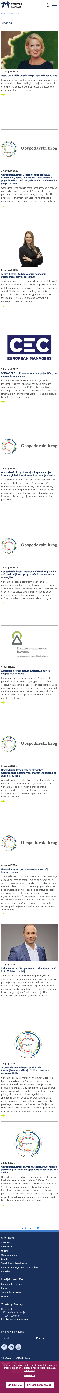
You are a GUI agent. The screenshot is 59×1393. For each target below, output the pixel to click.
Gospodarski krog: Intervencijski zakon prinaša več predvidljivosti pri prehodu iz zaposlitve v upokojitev (28, 574)
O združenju (8, 1237)
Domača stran (6, 14)
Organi (4, 1251)
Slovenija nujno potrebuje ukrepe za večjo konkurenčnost (25, 870)
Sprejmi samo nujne (39, 1385)
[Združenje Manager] (11, 4)
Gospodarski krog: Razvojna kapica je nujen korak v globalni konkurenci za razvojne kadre (28, 474)
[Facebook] (4, 1347)
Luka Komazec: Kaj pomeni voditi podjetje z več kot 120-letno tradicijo (28, 970)
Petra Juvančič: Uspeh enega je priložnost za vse (29, 75)
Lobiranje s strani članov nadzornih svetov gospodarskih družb (25, 672)
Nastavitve (29, 1375)
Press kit (5, 1288)
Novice (4, 1296)
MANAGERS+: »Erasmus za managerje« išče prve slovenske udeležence (29, 374)
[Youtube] (18, 1347)
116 (37, 1228)
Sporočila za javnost (11, 1292)
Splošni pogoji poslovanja (14, 1263)
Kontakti (5, 1271)
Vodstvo (5, 1242)
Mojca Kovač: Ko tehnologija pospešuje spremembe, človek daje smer (23, 275)
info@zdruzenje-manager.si (14, 1319)
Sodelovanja (7, 1246)
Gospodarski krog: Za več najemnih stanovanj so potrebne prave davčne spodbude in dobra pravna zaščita (29, 1169)
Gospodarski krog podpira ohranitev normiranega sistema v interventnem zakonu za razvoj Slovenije (28, 772)
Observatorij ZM (9, 1255)
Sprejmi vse (15, 1385)
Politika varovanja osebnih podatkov (19, 1267)
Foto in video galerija (11, 1284)
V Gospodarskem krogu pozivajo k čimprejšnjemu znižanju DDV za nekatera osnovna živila (25, 1070)
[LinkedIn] (11, 1347)
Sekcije (5, 1259)
